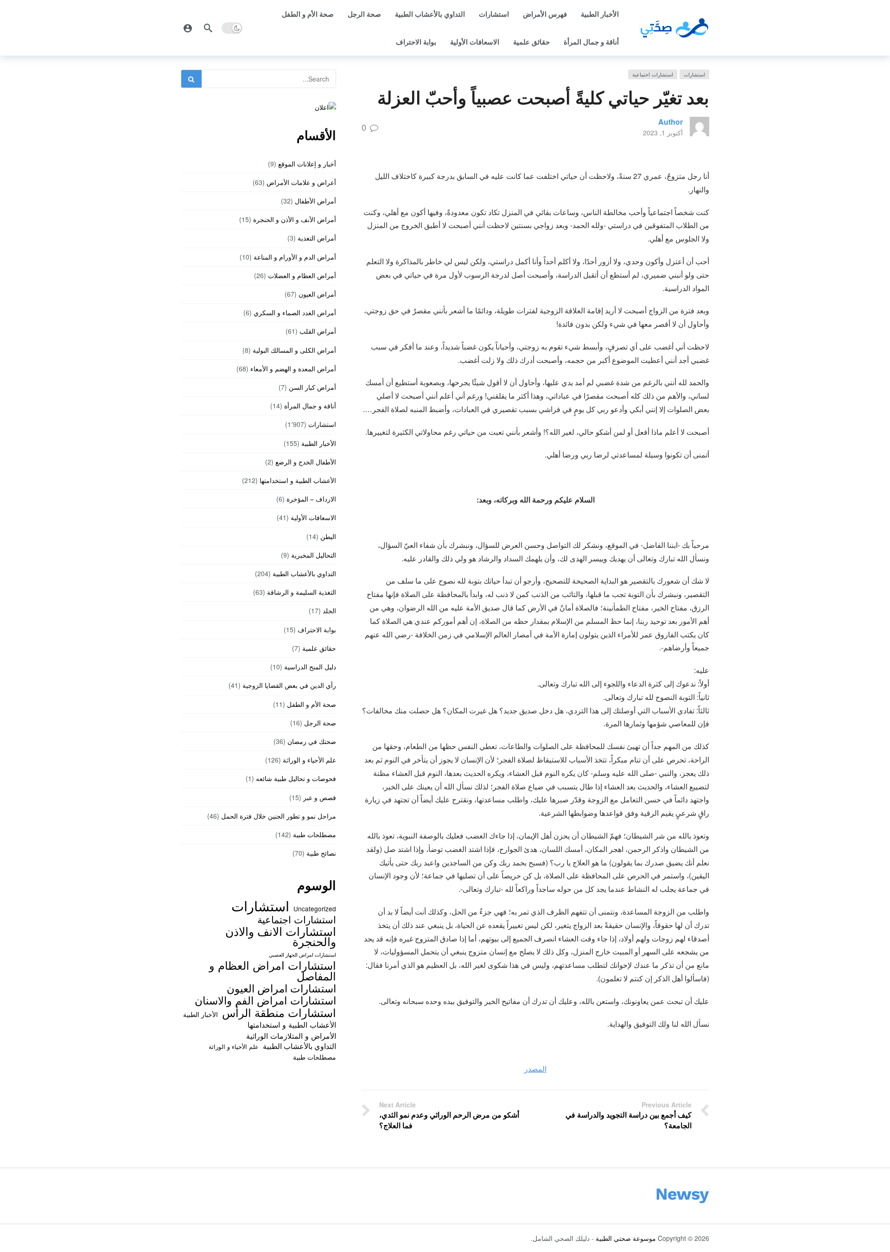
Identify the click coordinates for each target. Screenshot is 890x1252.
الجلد (329, 610)
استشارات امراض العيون (281, 988)
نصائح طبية (321, 853)
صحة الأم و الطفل (308, 14)
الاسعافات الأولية (474, 42)
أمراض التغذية (317, 237)
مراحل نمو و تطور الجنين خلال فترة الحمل (278, 815)
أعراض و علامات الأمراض (301, 182)
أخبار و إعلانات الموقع (307, 163)
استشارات (494, 14)
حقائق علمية (531, 42)
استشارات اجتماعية (652, 74)
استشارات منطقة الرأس (279, 1012)
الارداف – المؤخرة (311, 498)
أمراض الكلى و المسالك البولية (294, 350)
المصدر (535, 1068)
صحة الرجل (364, 14)
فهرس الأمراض (545, 14)
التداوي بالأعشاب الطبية (430, 14)
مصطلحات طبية (314, 834)
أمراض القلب (317, 331)
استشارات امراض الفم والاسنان (265, 1000)
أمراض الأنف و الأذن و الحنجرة (294, 219)
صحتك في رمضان (311, 741)
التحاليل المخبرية (313, 554)
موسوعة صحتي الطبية (626, 1238)
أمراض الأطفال (315, 200)
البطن (328, 536)
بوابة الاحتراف (416, 42)
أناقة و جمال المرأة (591, 42)
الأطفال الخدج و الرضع (305, 461)
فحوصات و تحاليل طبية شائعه (296, 778)
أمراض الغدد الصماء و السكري (295, 312)
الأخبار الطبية (600, 14)
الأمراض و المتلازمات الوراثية (291, 1035)
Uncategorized (314, 908)
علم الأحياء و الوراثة (309, 759)
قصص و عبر (319, 797)
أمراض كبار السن (312, 387)
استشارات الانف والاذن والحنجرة (280, 936)
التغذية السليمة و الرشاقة (301, 592)
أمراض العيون (317, 294)
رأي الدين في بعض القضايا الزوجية (289, 685)
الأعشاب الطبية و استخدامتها (298, 480)
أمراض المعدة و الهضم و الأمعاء (293, 368)
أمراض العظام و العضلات (302, 275)
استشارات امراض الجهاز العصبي (302, 954)
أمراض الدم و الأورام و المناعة (295, 256)
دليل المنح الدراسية (310, 666)
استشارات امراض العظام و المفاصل (272, 970)
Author (670, 121)
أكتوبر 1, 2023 (663, 132)
